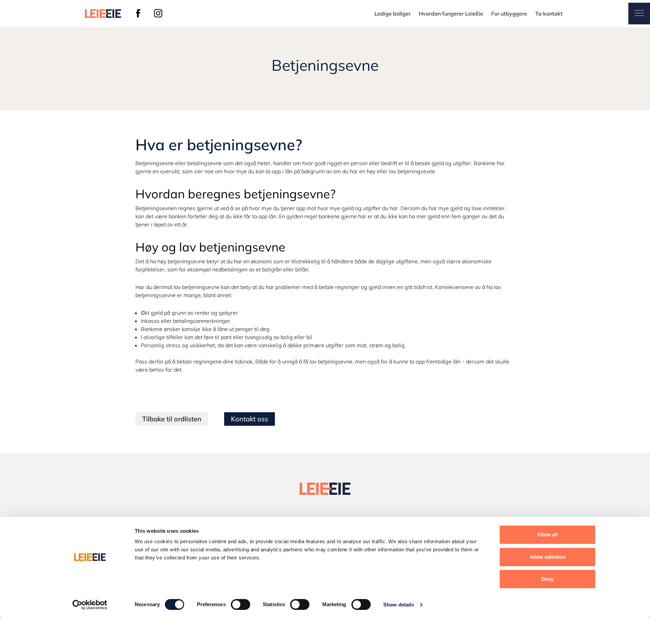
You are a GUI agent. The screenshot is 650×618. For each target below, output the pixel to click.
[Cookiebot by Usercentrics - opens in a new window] (90, 605)
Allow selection (547, 557)
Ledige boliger (392, 13)
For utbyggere (509, 13)
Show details (398, 605)
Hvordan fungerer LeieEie (451, 13)
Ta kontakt (549, 13)
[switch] (240, 604)
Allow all (547, 534)
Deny (547, 579)
